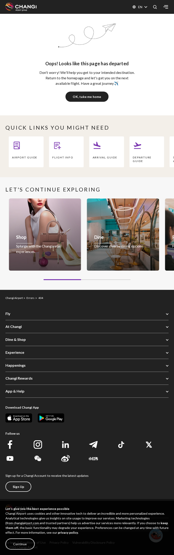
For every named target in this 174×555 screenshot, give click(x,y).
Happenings (15, 365)
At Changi (13, 326)
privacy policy (68, 532)
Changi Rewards (19, 378)
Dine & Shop (15, 339)
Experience (14, 352)
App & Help (14, 391)
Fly (7, 313)
